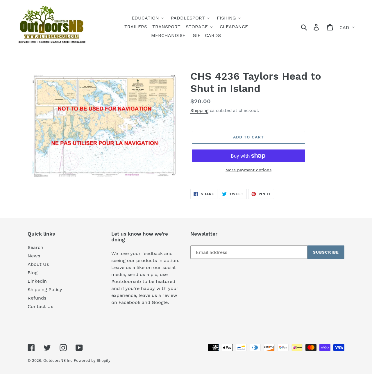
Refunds (37, 298)
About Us (38, 264)
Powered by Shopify (92, 360)
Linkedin (37, 281)
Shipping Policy (45, 289)
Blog (32, 272)
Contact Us (40, 306)
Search (35, 247)
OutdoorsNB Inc (57, 360)
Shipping (199, 110)
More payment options (248, 170)
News (34, 256)
